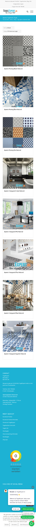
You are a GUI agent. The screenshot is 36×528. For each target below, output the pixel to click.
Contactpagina (10, 391)
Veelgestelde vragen (18, 4)
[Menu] (30, 11)
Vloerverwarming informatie (10, 434)
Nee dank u (14, 524)
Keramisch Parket (7, 417)
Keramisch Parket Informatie (10, 419)
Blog (28, 1)
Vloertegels (6, 431)
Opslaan (7, 524)
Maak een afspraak (10, 1)
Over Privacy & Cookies (25, 524)
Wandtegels (6, 437)
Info (30, 1)
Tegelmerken (23, 1)
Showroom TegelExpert (9, 422)
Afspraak (5, 439)
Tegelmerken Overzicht (9, 425)
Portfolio (17, 1)
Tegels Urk (5, 428)
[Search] (26, 11)
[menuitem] (10, 1)
